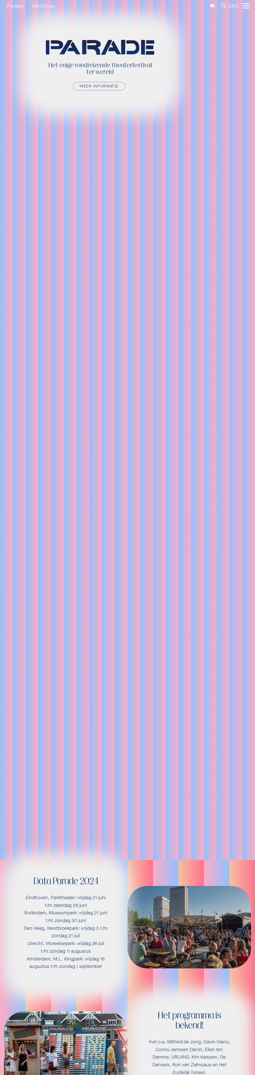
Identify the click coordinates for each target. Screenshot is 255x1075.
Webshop (44, 6)
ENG (234, 6)
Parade (15, 6)
